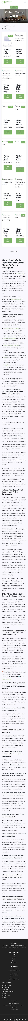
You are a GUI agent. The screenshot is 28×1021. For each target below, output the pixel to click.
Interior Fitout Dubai (14, 969)
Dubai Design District (6, 985)
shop (9, 19)
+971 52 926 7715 (14, 1009)
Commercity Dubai (6, 995)
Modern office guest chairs (11, 328)
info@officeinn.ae (6, 679)
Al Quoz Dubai (5, 989)
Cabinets (14, 960)
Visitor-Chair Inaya (19, 158)
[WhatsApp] (13, 1020)
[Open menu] (24, 2)
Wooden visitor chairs (9, 338)
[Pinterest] (22, 1020)
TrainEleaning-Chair (7, 52)
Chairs (13, 19)
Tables (14, 958)
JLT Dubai (4, 993)
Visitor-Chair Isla (7, 195)
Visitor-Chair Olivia (19, 231)
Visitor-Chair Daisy (19, 87)
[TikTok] (16, 1020)
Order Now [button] (7, 61)
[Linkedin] (19, 1020)
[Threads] (25, 1020)
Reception (6, 365)
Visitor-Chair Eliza (7, 122)
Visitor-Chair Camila (7, 87)
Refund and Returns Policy (14, 979)
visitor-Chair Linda (19, 196)
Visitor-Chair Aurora (19, 52)
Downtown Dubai (16, 299)
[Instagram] (7, 1020)
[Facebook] (4, 1020)
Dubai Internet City (6, 987)
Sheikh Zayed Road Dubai (7, 991)
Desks (14, 954)
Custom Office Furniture (14, 971)
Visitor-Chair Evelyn (19, 122)
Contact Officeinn (14, 975)
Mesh (5, 357)
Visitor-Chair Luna (7, 231)
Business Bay (20, 273)
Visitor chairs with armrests (11, 345)
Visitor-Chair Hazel (7, 158)
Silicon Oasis (4, 997)
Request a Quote (14, 977)
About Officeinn (14, 973)
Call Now (14, 7)
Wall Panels (14, 962)
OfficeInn (5, 19)
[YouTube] (10, 1020)
